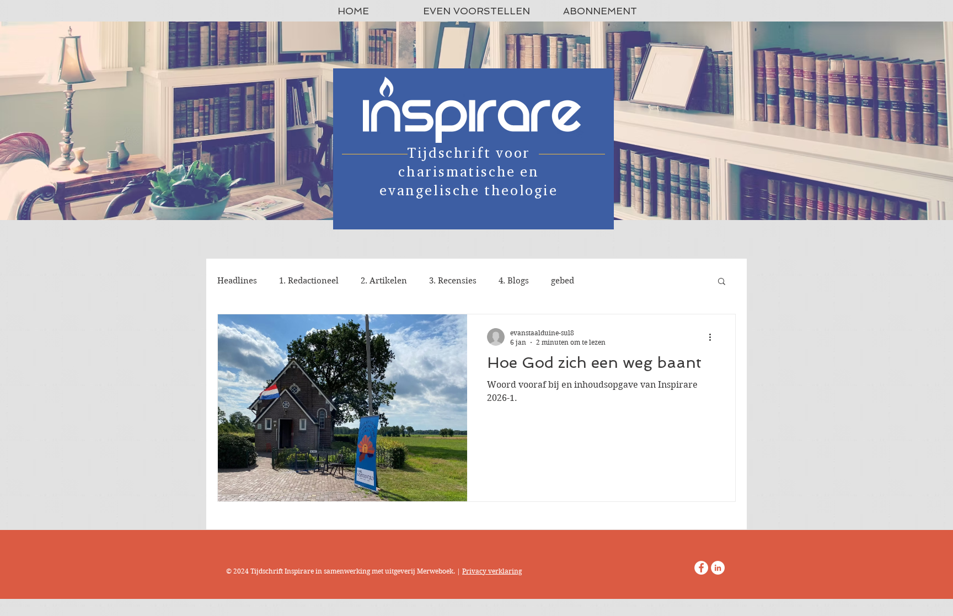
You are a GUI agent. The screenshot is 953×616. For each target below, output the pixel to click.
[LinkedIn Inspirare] (718, 568)
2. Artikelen (384, 281)
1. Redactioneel (309, 281)
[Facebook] (701, 568)
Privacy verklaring (492, 571)
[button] (721, 282)
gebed (562, 281)
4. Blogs (514, 281)
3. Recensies (452, 281)
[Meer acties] (713, 337)
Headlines (237, 281)
